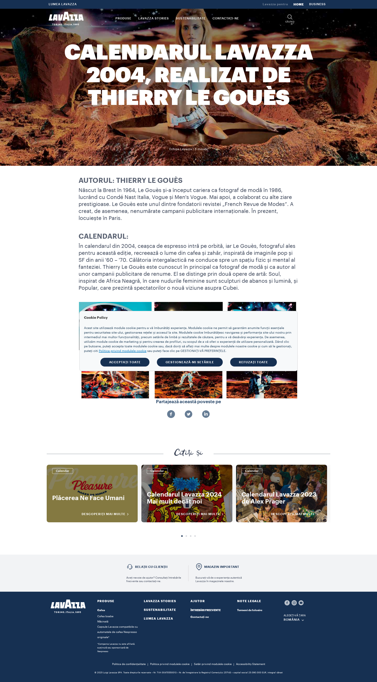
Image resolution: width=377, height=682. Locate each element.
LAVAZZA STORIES (160, 601)
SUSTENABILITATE (160, 609)
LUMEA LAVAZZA (63, 4)
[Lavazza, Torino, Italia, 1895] (66, 19)
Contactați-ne (199, 617)
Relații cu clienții (151, 566)
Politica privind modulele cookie (170, 664)
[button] (290, 19)
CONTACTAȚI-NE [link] (225, 18)
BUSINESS (317, 4)
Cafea (101, 610)
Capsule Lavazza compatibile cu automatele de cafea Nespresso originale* (117, 632)
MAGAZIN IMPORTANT (221, 566)
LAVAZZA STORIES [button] (153, 18)
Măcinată (102, 621)
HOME (298, 4)
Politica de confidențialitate (129, 664)
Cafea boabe (105, 616)
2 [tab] (186, 536)
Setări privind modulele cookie (213, 664)
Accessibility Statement (250, 664)
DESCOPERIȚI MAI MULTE (103, 514)
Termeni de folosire (249, 610)
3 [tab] (190, 536)
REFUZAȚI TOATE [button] (253, 362)
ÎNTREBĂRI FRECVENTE (205, 610)
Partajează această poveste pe (188, 402)
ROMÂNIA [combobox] (292, 619)
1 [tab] (182, 536)
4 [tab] (195, 536)
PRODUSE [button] (123, 18)
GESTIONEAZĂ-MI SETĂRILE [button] (190, 362)
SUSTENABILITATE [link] (191, 18)
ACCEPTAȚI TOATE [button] (125, 362)
